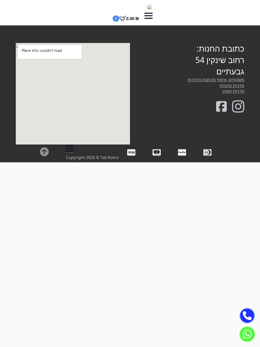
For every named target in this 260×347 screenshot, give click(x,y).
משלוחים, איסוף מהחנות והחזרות (216, 80)
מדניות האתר (233, 91)
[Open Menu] (148, 16)
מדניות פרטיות (232, 85)
